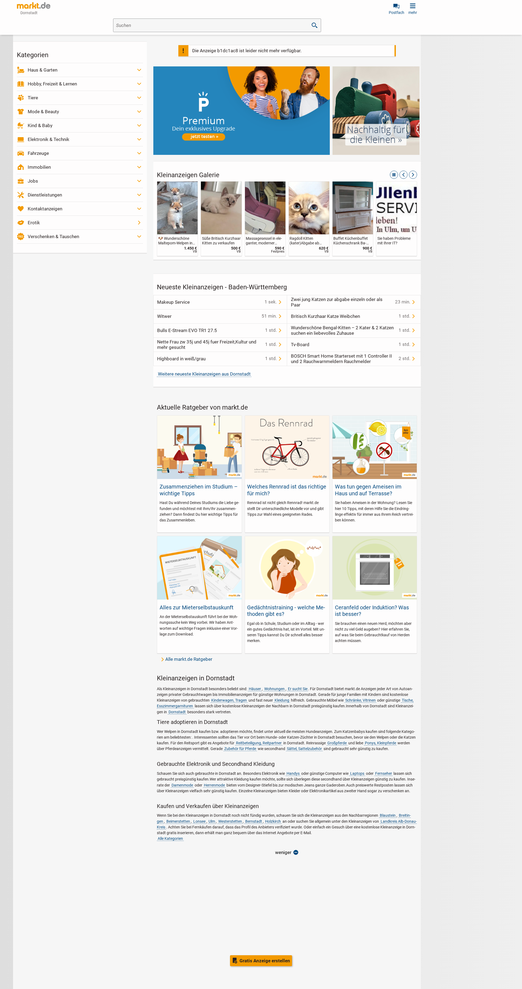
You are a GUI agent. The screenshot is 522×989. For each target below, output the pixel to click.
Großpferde (337, 743)
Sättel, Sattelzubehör (304, 749)
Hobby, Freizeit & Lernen (52, 84)
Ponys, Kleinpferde (380, 743)
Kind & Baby (40, 125)
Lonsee (199, 821)
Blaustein (388, 815)
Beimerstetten (178, 821)
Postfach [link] (396, 12)
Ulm (212, 821)
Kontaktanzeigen (45, 208)
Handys (293, 773)
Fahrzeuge (38, 153)
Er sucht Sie (297, 689)
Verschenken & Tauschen (53, 236)
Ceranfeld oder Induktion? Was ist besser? (372, 610)
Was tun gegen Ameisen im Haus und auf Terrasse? (368, 489)
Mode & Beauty (43, 111)
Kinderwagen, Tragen (229, 700)
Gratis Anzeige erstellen (265, 960)
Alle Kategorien (170, 838)
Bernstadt (253, 821)
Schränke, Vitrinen (360, 700)
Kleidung (282, 700)
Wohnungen (274, 689)
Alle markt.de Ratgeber (188, 659)
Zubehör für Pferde (240, 749)
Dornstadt (177, 712)
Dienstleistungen (45, 195)
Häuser (255, 689)
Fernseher (383, 773)
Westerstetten (230, 821)
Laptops (357, 773)
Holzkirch (273, 821)
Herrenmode (214, 785)
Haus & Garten (42, 70)
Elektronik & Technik (48, 139)
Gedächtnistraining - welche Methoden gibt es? (286, 610)
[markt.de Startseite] (33, 5)
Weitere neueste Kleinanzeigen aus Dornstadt (204, 374)
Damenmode (182, 785)
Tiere (33, 97)
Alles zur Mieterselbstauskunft (197, 607)
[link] (177, 219)
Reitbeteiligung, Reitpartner (259, 743)
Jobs (33, 181)
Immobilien (39, 167)
